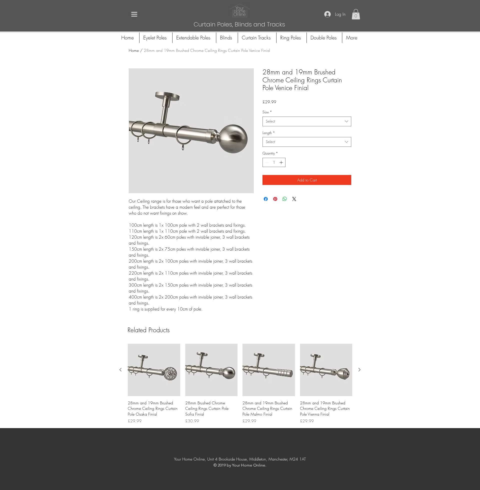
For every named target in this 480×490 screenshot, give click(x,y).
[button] (356, 14)
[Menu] (134, 14)
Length (268, 132)
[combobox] (306, 121)
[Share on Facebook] (266, 199)
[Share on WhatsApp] (285, 199)
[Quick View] (154, 370)
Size (267, 112)
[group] (240, 383)
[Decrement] (266, 162)
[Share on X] (294, 199)
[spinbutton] (274, 162)
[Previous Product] (121, 370)
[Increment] (281, 162)
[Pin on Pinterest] (275, 199)
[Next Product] (359, 370)
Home (134, 50)
